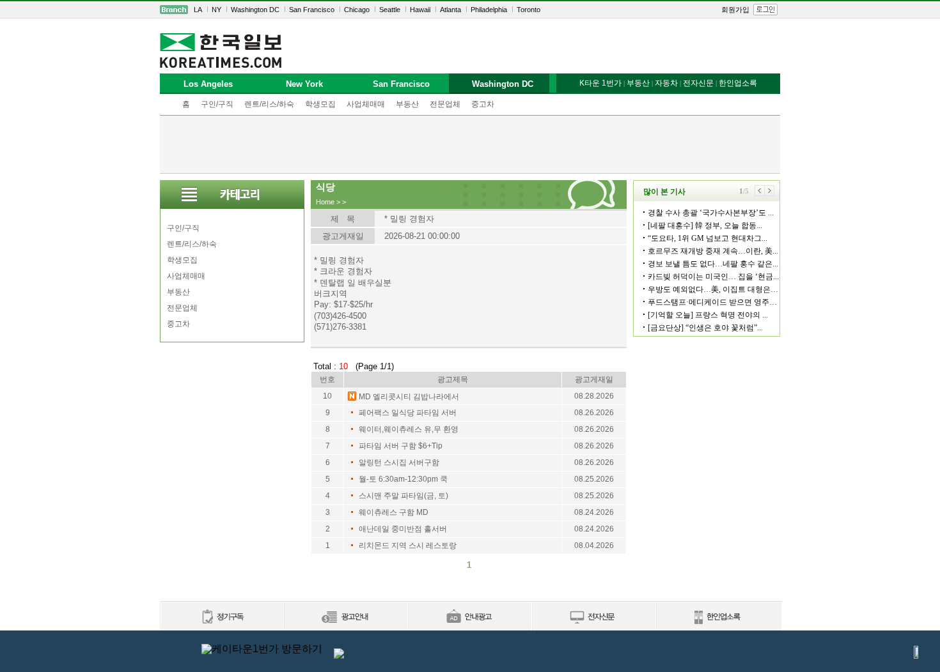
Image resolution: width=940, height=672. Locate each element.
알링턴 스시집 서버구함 (399, 462)
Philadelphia (489, 9)
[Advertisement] (470, 144)
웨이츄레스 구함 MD (393, 512)
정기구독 (221, 617)
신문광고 (345, 617)
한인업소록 (738, 83)
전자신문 (698, 83)
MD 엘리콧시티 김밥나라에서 (409, 396)
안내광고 (469, 617)
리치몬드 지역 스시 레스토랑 (408, 545)
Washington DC (255, 9)
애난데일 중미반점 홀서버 (403, 528)
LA (198, 9)
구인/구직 (217, 104)
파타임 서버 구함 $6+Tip (401, 445)
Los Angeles (208, 84)
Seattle (389, 9)
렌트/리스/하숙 (269, 104)
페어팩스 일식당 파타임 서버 (408, 412)
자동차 (666, 83)
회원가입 (735, 9)
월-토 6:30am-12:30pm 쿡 (403, 479)
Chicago (357, 9)
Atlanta (450, 9)
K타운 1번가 (600, 83)
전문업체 (445, 104)
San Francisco (311, 9)
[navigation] (470, 9)
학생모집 (320, 104)
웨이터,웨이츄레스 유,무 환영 (408, 429)
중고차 (482, 104)
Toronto (528, 9)
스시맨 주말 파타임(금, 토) (403, 495)
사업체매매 (366, 104)
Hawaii (420, 9)
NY (216, 9)
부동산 (407, 104)
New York (304, 84)
